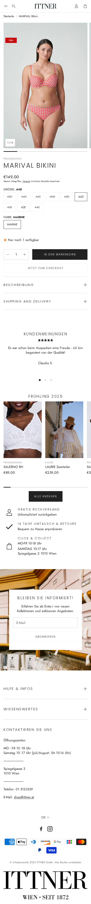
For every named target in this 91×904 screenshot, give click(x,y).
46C (38, 197)
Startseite (9, 16)
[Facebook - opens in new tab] (41, 829)
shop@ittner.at (24, 797)
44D (81, 197)
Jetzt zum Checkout (46, 268)
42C (9, 197)
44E (37, 207)
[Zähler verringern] (8, 254)
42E (23, 207)
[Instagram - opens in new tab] (50, 829)
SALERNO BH (13, 466)
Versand (26, 181)
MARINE (12, 224)
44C (24, 197)
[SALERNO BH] (23, 429)
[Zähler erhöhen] (24, 254)
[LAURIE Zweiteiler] (64, 429)
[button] (6, 6)
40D (52, 197)
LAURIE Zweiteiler (57, 466)
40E (9, 207)
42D (66, 197)
